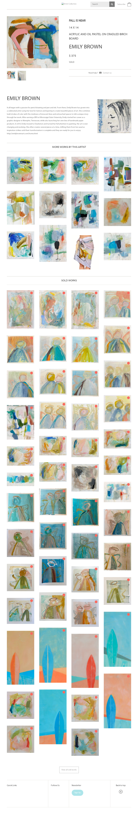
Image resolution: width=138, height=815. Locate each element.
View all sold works (69, 770)
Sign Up (77, 793)
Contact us (107, 73)
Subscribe (121, 4)
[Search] (112, 4)
